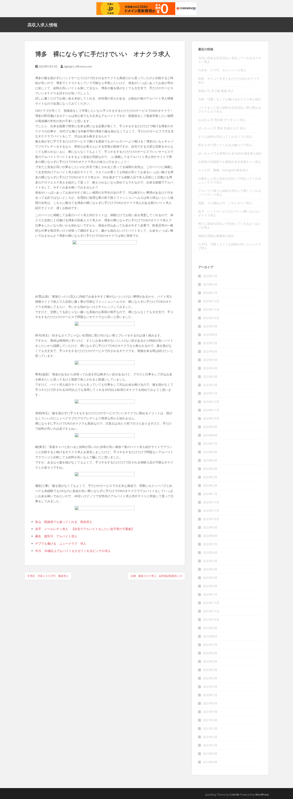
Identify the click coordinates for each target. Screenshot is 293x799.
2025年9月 (210, 326)
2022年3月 (210, 678)
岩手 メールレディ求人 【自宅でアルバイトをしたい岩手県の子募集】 (84, 529)
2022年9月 (210, 628)
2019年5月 (210, 762)
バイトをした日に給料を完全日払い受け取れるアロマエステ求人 (229, 109)
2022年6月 (210, 653)
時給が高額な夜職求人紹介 (216, 236)
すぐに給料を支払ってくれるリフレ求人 (225, 136)
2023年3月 (210, 578)
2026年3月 (210, 276)
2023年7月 (210, 544)
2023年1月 (210, 594)
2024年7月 (210, 444)
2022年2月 (210, 686)
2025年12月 (211, 301)
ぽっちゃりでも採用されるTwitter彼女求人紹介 (230, 153)
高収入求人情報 (42, 24)
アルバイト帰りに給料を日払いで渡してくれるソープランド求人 (229, 193)
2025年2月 (210, 385)
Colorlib (234, 794)
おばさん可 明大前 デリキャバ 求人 (222, 120)
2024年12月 (211, 402)
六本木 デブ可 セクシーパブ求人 (222, 70)
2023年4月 (210, 569)
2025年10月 (211, 318)
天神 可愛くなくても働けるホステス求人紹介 (229, 99)
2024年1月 (210, 494)
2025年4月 (210, 368)
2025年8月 (210, 335)
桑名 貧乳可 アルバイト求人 (56, 536)
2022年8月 (210, 636)
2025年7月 (210, 343)
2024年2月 (210, 485)
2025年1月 (210, 393)
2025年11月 (211, 309)
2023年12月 (211, 502)
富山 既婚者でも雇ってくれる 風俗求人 (63, 522)
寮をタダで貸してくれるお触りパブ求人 (225, 145)
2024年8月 (210, 435)
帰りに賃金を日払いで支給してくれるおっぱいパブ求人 (229, 225)
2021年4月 (210, 720)
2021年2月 (210, 737)
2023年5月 (210, 561)
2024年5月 (210, 460)
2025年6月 (210, 351)
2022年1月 (210, 695)
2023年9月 (210, 527)
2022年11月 (211, 611)
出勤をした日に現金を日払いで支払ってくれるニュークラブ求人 (229, 180)
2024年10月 (211, 418)
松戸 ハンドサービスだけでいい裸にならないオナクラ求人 (229, 213)
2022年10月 (211, 619)
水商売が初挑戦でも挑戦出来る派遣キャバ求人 (229, 162)
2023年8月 (210, 536)
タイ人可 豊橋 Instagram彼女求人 (223, 170)
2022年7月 (210, 645)
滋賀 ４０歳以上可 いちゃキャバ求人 (225, 203)
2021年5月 (210, 712)
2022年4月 (210, 670)
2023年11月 (211, 511)
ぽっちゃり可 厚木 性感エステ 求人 (222, 128)
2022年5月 (210, 661)
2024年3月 (210, 477)
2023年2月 (210, 586)
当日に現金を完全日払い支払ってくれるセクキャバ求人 (229, 60)
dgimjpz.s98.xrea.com (78, 66)
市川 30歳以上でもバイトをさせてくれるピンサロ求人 (73, 551)
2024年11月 (211, 410)
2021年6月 (210, 703)
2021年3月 (210, 728)
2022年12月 (211, 603)
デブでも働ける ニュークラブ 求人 (60, 543)
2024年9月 (210, 427)
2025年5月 (210, 360)
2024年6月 (210, 452)
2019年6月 (210, 754)
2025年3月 (210, 376)
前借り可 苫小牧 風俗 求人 (216, 91)
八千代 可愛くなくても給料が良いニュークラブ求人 (229, 246)
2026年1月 (210, 293)
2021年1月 (210, 745)
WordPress (262, 794)
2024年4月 (210, 469)
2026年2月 (210, 284)
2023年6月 (210, 552)
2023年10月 (211, 519)
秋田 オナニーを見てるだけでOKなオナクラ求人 (229, 80)
